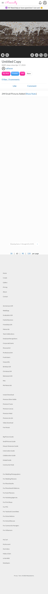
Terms (20, 575)
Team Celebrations (8, 334)
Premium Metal (7, 413)
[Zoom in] (32, 55)
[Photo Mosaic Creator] (11, 3)
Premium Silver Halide (9, 399)
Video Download (8, 423)
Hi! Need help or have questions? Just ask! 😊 (25, 8)
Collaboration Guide (9, 455)
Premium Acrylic (8, 418)
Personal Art (6, 348)
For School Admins (8, 516)
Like (14, 86)
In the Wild (6, 558)
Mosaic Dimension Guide (10, 446)
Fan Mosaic (6, 427)
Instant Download (8, 395)
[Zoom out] (37, 55)
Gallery (5, 282)
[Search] (7, 55)
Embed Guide (7, 460)
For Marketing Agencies (10, 497)
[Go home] (41, 55)
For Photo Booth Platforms (11, 488)
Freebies (15, 73)
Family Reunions (8, 320)
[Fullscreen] (45, 55)
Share (29, 73)
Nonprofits (6, 362)
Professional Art (8, 353)
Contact (5, 296)
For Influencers (7, 530)
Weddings (6, 310)
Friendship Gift (7, 324)
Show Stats (31, 93)
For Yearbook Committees (11, 511)
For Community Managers (11, 525)
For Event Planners (8, 493)
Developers (6, 563)
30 (11, 253)
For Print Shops (7, 502)
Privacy (16, 575)
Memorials (6, 329)
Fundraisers (6, 357)
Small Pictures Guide (9, 441)
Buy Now (6, 73)
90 (23, 253)
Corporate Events (8, 343)
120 (29, 253)
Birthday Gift (7, 367)
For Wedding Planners (10, 479)
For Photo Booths (8, 483)
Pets (4, 381)
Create (5, 278)
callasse (9, 68)
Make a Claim (7, 554)
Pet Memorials (7, 385)
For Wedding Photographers (11, 474)
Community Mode (8, 465)
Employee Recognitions (10, 338)
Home (5, 273)
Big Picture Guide (8, 437)
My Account (6, 544)
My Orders (6, 549)
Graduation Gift (8, 315)
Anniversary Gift (8, 306)
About (5, 292)
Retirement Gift (7, 376)
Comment (31, 86)
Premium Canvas (8, 409)
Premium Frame (8, 404)
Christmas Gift (7, 371)
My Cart (5, 539)
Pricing (5, 287)
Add (22, 73)
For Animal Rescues (9, 521)
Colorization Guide (9, 451)
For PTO (5, 507)
